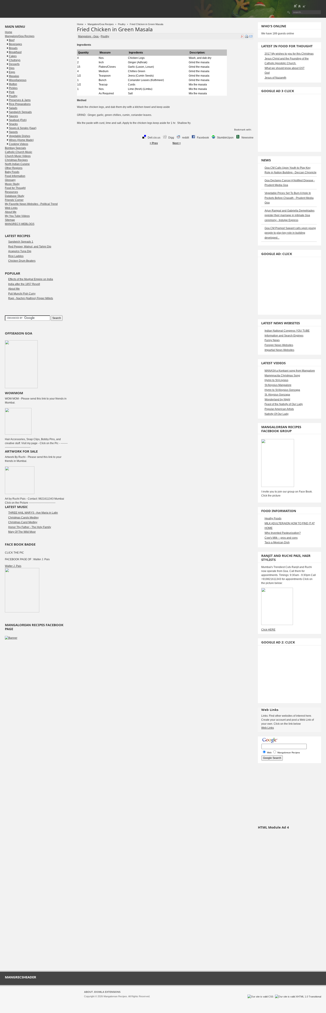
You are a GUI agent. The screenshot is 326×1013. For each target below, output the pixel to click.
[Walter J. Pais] (22, 611)
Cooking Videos (18, 144)
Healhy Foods (273, 518)
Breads (13, 48)
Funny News (272, 340)
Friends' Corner (14, 200)
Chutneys (14, 60)
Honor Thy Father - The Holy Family (29, 527)
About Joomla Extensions (102, 992)
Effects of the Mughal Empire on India (30, 279)
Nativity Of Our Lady (277, 413)
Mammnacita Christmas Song (282, 375)
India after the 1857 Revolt (24, 284)
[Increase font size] (295, 6)
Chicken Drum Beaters (21, 260)
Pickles (13, 88)
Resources (11, 192)
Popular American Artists (279, 409)
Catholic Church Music (18, 152)
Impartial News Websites (279, 350)
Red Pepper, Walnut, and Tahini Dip (29, 246)
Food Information (15, 176)
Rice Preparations (20, 104)
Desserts (14, 64)
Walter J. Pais (13, 566)
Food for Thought (15, 188)
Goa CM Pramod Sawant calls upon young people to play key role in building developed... (290, 233)
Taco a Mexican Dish (277, 542)
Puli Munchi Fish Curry (21, 293)
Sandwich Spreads (20, 112)
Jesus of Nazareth (275, 77)
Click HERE (268, 629)
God (267, 72)
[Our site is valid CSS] (260, 996)
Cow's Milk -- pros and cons (281, 537)
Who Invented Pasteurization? (283, 532)
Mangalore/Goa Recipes (101, 24)
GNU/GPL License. (142, 1000)
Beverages (15, 44)
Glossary (10, 180)
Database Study (14, 196)
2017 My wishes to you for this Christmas (289, 53)
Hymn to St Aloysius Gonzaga (282, 390)
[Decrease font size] (304, 6)
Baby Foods (12, 172)
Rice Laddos (16, 256)
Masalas (14, 76)
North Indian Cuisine (17, 164)
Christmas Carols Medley (23, 517)
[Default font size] (299, 6)
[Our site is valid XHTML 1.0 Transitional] (298, 996)
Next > (177, 143)
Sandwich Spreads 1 (20, 241)
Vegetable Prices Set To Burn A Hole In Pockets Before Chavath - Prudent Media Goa (289, 198)
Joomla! (88, 1000)
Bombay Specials (15, 148)
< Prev (154, 143)
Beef (11, 40)
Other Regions (13, 168)
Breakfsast (15, 52)
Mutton (13, 84)
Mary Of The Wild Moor (22, 531)
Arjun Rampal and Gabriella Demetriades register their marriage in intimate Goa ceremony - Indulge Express (289, 215)
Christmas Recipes (16, 160)
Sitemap (10, 220)
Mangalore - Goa (88, 36)
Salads (13, 108)
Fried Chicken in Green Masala (115, 29)
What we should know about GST (284, 68)
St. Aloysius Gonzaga (277, 394)
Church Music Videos (18, 156)
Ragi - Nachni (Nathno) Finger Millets (30, 298)
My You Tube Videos (17, 216)
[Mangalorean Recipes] (29, 9)
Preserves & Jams (20, 100)
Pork (11, 92)
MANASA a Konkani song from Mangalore (290, 370)
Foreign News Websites (279, 345)
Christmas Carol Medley (22, 522)
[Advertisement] (165, 161)
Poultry (122, 24)
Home (80, 24)
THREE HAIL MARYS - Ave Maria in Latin (33, 512)
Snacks (13, 124)
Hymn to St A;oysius (276, 380)
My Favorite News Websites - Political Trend (31, 204)
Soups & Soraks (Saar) (22, 128)
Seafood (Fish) (18, 120)
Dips (11, 68)
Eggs (12, 72)
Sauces (13, 116)
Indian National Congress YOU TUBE (287, 330)
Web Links (11, 208)
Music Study (12, 184)
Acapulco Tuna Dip (19, 251)
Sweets (13, 132)
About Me (10, 212)
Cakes (13, 56)
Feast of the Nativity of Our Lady (284, 404)
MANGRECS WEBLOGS (19, 224)
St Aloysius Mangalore (278, 385)
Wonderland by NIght (277, 399)
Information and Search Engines (284, 335)
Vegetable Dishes (19, 136)
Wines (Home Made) (21, 140)
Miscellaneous (17, 80)
